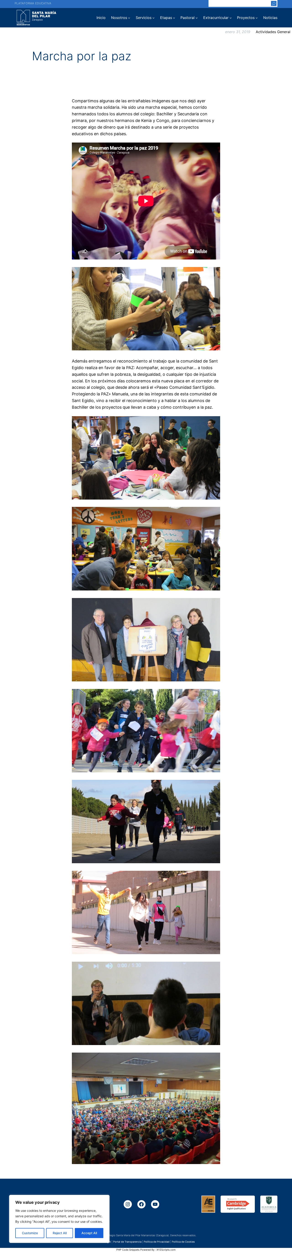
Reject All (60, 1233)
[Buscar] (273, 3)
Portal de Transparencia (127, 1241)
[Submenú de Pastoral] (197, 18)
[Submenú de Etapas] (174, 18)
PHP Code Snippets (128, 1249)
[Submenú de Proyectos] (257, 18)
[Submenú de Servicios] (153, 18)
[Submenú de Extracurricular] (230, 18)
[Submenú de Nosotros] (129, 18)
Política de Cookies (183, 1241)
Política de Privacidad (156, 1241)
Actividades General (273, 31)
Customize (30, 1233)
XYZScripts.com (166, 1249)
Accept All (89, 1233)
